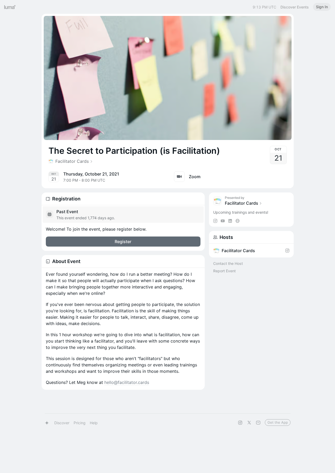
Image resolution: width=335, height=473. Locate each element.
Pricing (80, 423)
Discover (61, 423)
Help (94, 423)
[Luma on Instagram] (240, 422)
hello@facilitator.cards (126, 382)
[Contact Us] (258, 422)
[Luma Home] (10, 7)
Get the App (277, 422)
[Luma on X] (249, 422)
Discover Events (294, 7)
